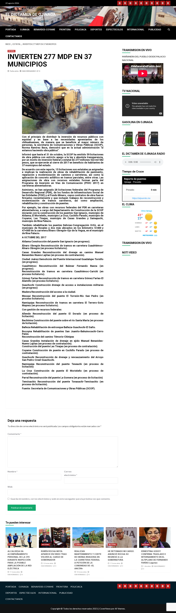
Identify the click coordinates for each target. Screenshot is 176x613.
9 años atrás (14, 71)
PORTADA (11, 29)
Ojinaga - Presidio (132, 182)
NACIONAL (45, 544)
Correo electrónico (70, 473)
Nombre (12, 471)
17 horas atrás (115, 563)
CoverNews (105, 608)
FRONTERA (65, 29)
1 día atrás (147, 566)
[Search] (168, 29)
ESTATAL (11, 51)
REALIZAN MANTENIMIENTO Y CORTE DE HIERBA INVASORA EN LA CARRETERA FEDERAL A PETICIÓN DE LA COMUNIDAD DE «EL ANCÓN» (87, 560)
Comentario (14, 434)
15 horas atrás (82, 572)
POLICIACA (80, 29)
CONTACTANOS (14, 36)
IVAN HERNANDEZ (29, 71)
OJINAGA (25, 29)
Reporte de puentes (135, 178)
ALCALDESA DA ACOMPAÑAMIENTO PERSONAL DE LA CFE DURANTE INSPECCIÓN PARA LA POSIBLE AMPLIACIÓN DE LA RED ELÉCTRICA (20, 560)
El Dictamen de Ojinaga (31, 14)
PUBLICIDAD (154, 29)
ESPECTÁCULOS (114, 29)
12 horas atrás (48, 563)
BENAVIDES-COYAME (44, 29)
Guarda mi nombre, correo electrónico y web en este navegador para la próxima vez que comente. (60, 498)
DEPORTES (96, 29)
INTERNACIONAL (135, 29)
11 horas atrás (15, 572)
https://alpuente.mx (141, 198)
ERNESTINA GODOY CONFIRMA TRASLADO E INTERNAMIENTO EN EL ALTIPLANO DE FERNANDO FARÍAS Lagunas (154, 557)
